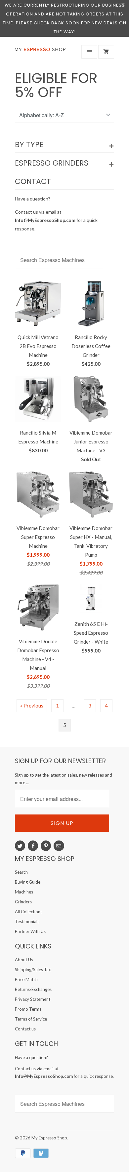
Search (21, 872)
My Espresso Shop (49, 1137)
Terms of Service (31, 1019)
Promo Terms (28, 1009)
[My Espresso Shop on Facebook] (33, 845)
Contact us (25, 1028)
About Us (24, 959)
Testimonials (27, 921)
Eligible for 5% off (56, 85)
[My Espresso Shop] (41, 53)
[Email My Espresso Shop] (59, 845)
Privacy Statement (32, 999)
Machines (24, 891)
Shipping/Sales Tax (33, 969)
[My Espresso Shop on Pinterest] (46, 845)
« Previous (31, 705)
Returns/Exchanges (33, 989)
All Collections (28, 911)
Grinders (23, 901)
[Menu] (89, 52)
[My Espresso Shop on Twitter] (20, 845)
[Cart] (106, 52)
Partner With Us (30, 931)
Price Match (26, 979)
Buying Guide (27, 882)
